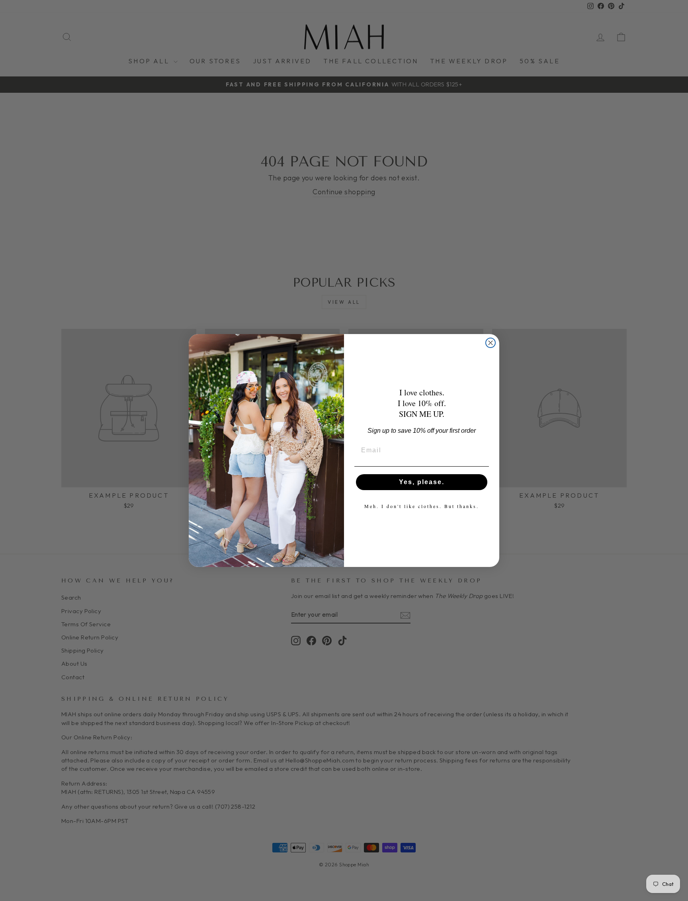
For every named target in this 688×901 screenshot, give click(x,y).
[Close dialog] (490, 343)
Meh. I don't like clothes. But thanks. (421, 506)
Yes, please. (421, 482)
